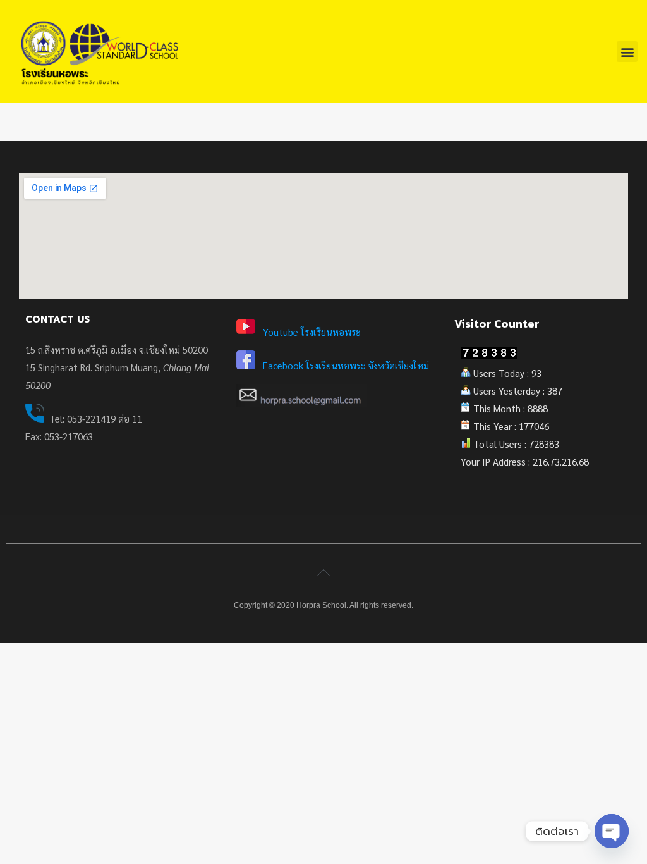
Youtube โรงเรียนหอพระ (312, 332)
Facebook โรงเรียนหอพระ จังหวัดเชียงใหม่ (346, 365)
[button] (627, 51)
